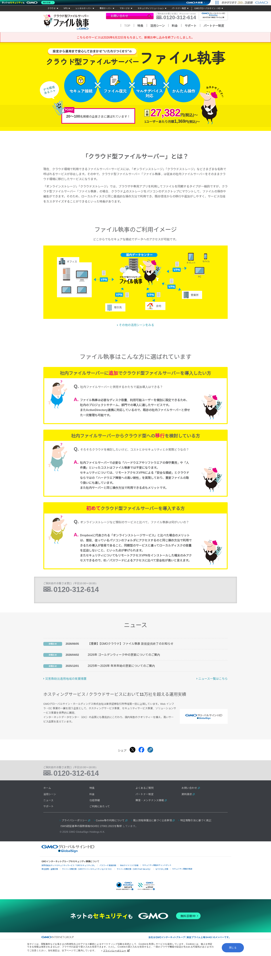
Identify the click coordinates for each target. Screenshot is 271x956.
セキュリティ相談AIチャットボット (156, 865)
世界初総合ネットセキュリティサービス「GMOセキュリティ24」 (68, 865)
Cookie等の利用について (110, 820)
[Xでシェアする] (133, 750)
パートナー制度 (179, 8)
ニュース (48, 800)
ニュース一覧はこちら (213, 678)
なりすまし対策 (161, 869)
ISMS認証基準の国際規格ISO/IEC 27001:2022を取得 (91, 826)
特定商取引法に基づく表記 (195, 820)
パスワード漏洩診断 (108, 865)
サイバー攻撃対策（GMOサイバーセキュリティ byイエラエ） (87, 869)
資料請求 (187, 794)
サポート (191, 25)
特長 (140, 25)
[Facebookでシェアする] (141, 750)
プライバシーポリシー (114, 950)
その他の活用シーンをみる (136, 325)
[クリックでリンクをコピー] (150, 750)
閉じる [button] (233, 947)
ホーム (47, 788)
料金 (175, 25)
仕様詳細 (94, 800)
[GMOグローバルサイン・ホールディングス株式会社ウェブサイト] (67, 851)
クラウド (52, 8)
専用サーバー (106, 8)
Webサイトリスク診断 (129, 865)
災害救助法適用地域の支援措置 (65, 678)
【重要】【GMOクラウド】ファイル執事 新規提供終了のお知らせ (130, 643)
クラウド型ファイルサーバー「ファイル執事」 (66, 22)
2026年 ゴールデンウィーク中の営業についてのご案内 (124, 654)
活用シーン (157, 25)
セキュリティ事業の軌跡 (182, 868)
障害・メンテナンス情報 (150, 800)
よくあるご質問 (145, 788)
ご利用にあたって (99, 806)
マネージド (125, 8)
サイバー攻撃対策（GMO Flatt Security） (134, 869)
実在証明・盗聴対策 (49, 869)
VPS (65, 8)
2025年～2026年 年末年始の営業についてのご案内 (121, 665)
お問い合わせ (189, 788)
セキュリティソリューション (151, 8)
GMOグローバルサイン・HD (207, 8)
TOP (127, 25)
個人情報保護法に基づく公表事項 (152, 820)
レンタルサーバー (83, 8)
